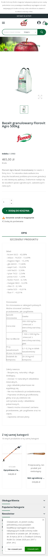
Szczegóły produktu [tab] (24, 239)
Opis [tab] (24, 232)
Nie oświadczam (15, 549)
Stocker (12, 467)
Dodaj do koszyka (19, 210)
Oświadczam (33, 549)
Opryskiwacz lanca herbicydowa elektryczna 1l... (12, 470)
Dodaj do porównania (13, 221)
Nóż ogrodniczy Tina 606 (36, 478)
